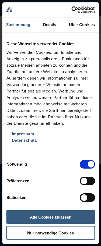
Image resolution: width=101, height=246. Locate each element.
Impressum (23, 133)
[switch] (87, 180)
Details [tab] (49, 24)
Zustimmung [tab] (18, 24)
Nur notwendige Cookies (50, 232)
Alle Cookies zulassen (50, 217)
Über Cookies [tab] (82, 24)
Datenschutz (24, 140)
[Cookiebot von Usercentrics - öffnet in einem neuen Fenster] (72, 9)
